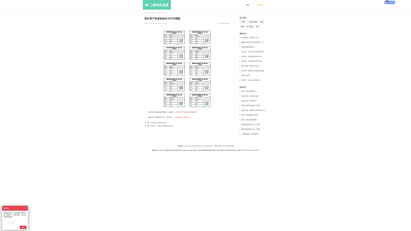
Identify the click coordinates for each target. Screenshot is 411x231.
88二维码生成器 (228, 146)
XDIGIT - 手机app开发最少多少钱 (161, 126)
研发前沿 (159, 13)
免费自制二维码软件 (249, 100)
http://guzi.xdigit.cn (182, 117)
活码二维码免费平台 (249, 91)
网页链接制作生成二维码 (250, 129)
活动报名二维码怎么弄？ (158, 122)
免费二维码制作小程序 (249, 115)
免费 (242, 26)
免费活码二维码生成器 (249, 96)
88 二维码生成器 (157, 4)
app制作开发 (208, 146)
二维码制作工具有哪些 (249, 134)
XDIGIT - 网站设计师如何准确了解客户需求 (254, 70)
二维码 (243, 22)
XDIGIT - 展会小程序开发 (250, 80)
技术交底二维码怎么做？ (250, 66)
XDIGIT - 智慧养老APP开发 (251, 61)
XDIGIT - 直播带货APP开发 (251, 56)
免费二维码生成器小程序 (250, 105)
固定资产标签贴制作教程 (186, 112)
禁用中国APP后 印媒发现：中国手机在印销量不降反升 (254, 42)
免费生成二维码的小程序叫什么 (253, 110)
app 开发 (188, 146)
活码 (257, 26)
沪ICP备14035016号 (252, 150)
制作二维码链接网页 (249, 119)
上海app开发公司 (197, 146)
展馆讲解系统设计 (248, 47)
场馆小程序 (245, 75)
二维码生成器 (252, 22)
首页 (247, 5)
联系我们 (261, 5)
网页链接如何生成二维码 (250, 124)
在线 (261, 22)
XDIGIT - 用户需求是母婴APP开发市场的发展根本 (254, 51)
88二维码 (250, 26)
